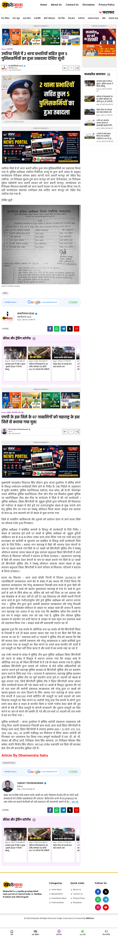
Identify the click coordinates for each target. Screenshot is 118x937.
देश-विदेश (5, 18)
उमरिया (5, 293)
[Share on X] (70, 329)
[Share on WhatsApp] (56, 329)
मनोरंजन (81, 18)
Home (43, 5)
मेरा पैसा (61, 18)
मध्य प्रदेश (27, 18)
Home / (4, 49)
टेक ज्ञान (71, 18)
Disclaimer (89, 5)
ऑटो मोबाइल (49, 18)
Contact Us (72, 5)
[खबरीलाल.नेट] (13, 5)
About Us (56, 5)
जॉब (103, 18)
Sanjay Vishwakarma (19, 429)
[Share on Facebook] (50, 329)
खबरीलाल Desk (17, 65)
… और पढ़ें (73, 802)
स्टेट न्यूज (16, 18)
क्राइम (9, 412)
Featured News (9, 762)
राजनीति (37, 18)
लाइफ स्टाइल (93, 18)
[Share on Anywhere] (76, 329)
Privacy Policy (107, 5)
